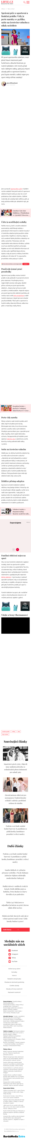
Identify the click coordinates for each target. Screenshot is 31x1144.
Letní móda (18, 1011)
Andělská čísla (7, 1006)
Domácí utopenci (20, 1042)
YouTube (14, 961)
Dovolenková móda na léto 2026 (12, 1024)
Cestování (15, 1006)
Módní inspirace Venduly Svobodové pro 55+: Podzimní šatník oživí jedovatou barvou (13, 1053)
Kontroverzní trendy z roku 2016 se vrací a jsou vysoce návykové (13, 1096)
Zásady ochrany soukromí (14, 989)
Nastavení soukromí (14, 992)
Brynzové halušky (9, 1041)
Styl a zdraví (5, 734)
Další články (7, 930)
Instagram (14, 954)
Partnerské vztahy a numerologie (12, 1019)
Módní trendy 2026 (8, 1011)
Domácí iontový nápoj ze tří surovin (13, 1032)
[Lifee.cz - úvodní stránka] (7, 3)
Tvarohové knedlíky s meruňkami (14, 1044)
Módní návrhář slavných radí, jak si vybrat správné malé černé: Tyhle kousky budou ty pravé (15, 918)
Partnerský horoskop (9, 1004)
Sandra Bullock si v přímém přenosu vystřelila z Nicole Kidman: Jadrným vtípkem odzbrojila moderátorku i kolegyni (13, 1070)
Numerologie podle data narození (12, 1008)
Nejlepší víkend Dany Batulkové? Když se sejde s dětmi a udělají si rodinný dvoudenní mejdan (13, 1101)
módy (13, 731)
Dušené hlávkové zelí (9, 1039)
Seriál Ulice (6, 1021)
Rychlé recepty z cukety (9, 1034)
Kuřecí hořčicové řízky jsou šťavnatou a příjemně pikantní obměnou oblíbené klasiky (14, 1112)
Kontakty (14, 972)
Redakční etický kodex (14, 979)
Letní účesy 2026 (7, 1026)
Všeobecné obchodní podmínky (14, 982)
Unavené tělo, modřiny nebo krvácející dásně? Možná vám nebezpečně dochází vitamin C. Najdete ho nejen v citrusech (13, 1118)
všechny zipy (11, 439)
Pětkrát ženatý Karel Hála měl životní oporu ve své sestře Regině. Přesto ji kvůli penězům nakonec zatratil (13, 1058)
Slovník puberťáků (8, 1003)
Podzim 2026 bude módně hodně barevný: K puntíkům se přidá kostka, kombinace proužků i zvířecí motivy (13, 1064)
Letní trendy (6, 1012)
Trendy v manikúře (18, 1016)
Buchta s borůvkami (8, 1042)
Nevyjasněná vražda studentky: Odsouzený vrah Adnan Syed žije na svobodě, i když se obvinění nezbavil (13, 1083)
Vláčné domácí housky (9, 1037)
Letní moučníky (18, 1026)
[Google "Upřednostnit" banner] (15, 265)
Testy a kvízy (19, 1004)
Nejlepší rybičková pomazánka (11, 1036)
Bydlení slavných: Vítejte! (10, 1009)
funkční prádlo (6, 731)
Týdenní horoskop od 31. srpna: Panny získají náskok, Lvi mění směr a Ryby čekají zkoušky (14, 1092)
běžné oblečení (6, 577)
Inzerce (14, 975)
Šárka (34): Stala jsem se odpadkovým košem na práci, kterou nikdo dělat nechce (15, 905)
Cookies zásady (14, 985)
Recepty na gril (15, 1012)
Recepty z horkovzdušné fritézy (12, 1045)
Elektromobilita (7, 1027)
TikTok (13, 958)
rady (19, 731)
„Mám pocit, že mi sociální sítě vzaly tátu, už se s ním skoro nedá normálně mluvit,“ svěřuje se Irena (14, 1106)
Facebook (14, 950)
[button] (24, 2)
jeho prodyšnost (19, 296)
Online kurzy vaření (14, 969)
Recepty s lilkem (20, 1039)
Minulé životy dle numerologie (11, 1018)
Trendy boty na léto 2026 (10, 1022)
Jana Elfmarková (12, 83)
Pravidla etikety (17, 1001)
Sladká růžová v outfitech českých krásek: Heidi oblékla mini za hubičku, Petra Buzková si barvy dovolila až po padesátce (13, 1077)
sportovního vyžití (16, 189)
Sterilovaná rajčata (18, 1031)
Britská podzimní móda (17, 1021)
